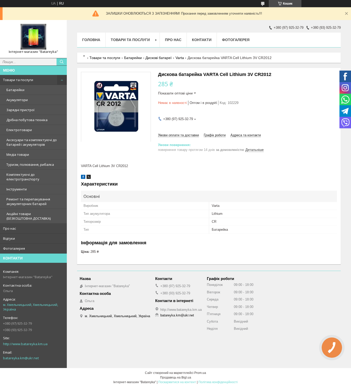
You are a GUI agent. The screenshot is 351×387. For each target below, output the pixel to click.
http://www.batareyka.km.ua (25, 344)
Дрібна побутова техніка (27, 120)
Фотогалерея (14, 248)
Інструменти (16, 189)
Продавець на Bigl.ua (175, 377)
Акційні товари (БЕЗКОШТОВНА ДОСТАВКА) (28, 216)
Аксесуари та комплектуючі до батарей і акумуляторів (31, 142)
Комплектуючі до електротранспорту (22, 176)
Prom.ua (200, 373)
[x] (89, 178)
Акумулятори (17, 100)
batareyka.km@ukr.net (21, 358)
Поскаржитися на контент (177, 382)
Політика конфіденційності (218, 382)
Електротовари (19, 130)
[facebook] (83, 178)
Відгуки (9, 238)
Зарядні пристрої (20, 110)
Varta (180, 58)
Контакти (201, 40)
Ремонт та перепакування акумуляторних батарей (28, 201)
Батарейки (15, 90)
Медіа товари (17, 154)
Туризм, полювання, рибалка (30, 164)
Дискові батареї (158, 58)
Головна (91, 40)
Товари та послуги (18, 80)
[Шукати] (62, 62)
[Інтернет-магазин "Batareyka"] (33, 37)
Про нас (9, 228)
